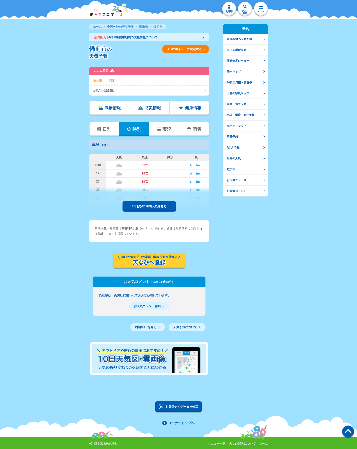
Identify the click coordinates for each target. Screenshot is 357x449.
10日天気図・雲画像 (239, 82)
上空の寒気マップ (238, 93)
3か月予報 (233, 147)
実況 (167, 129)
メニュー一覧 (216, 443)
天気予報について (185, 327)
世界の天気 (234, 158)
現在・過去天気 (236, 104)
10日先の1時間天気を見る (149, 206)
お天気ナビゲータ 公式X (181, 406)
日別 (106, 129)
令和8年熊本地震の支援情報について (126, 37)
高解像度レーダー (238, 60)
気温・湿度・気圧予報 (241, 114)
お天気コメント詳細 (147, 306)
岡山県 (143, 26)
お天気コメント (236, 190)
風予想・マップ (236, 125)
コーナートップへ (181, 423)
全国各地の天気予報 (120, 26)
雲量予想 (232, 136)
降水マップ (234, 71)
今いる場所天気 (236, 49)
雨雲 (197, 129)
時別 (136, 129)
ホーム (97, 26)
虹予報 (231, 169)
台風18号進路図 (103, 90)
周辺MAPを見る (146, 327)
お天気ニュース (236, 180)
